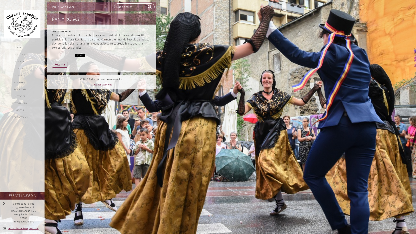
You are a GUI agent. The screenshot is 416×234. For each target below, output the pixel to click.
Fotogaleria (19, 103)
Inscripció (20, 82)
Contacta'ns (20, 117)
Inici (19, 47)
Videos (20, 110)
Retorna (59, 64)
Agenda (20, 61)
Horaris (20, 75)
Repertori (20, 89)
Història (20, 54)
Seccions (19, 68)
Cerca (150, 6)
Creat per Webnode (101, 84)
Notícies (20, 96)
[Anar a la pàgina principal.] (22, 20)
